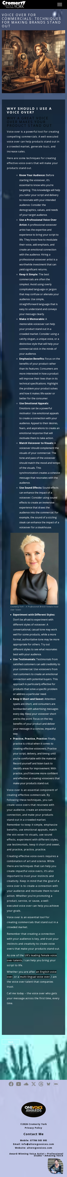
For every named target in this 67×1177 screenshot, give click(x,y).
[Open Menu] (60, 3)
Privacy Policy (33, 1127)
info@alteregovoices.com (38, 1144)
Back (10, 1041)
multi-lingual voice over (35, 976)
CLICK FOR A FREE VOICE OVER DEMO (34, 1016)
